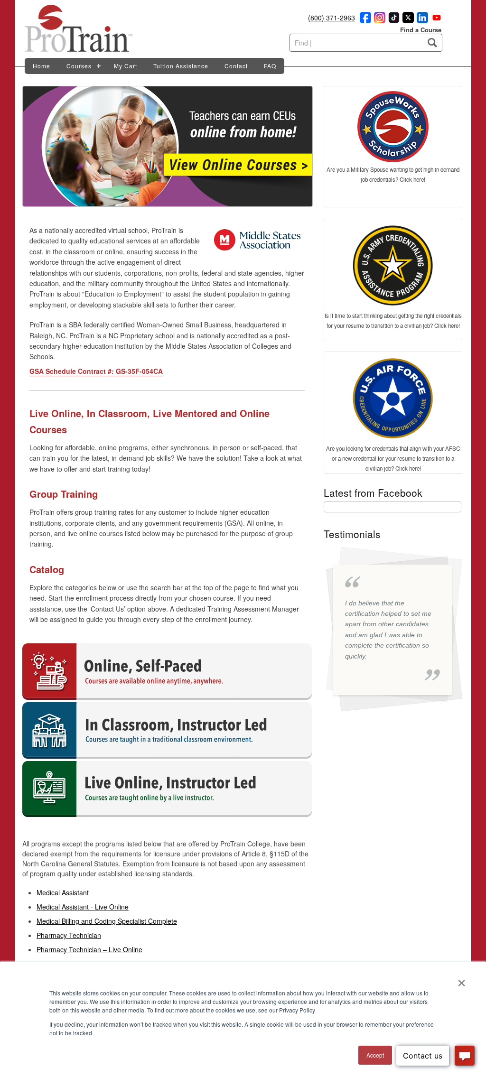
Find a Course (420, 29)
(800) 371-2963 (331, 17)
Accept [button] (375, 1055)
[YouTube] (435, 20)
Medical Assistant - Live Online (83, 906)
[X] (407, 20)
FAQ (270, 66)
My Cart (125, 66)
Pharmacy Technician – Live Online (89, 949)
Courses (79, 66)
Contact (236, 66)
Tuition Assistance (180, 66)
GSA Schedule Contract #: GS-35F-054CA (96, 371)
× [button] (461, 979)
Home (41, 66)
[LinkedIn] (421, 20)
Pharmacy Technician (69, 935)
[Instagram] (378, 20)
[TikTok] (392, 20)
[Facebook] (364, 20)
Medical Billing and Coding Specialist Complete (107, 921)
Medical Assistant (63, 892)
